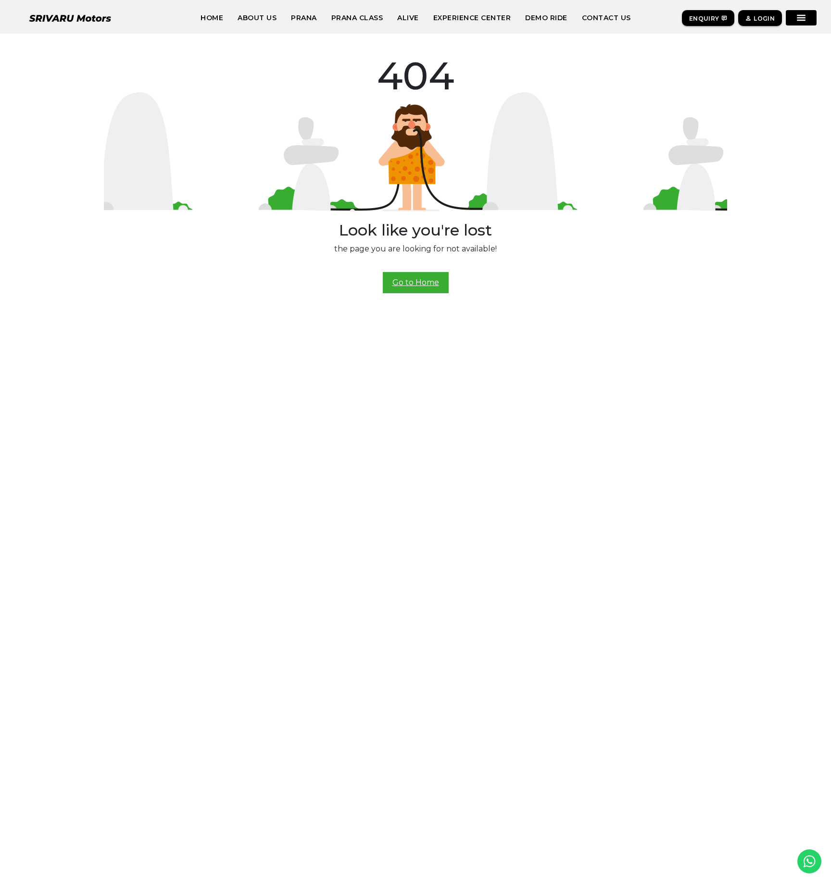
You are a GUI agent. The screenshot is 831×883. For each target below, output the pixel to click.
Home (212, 17)
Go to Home (415, 282)
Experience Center (472, 17)
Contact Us (606, 17)
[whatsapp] (809, 861)
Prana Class (357, 17)
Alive (408, 17)
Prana (304, 17)
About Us (257, 17)
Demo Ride (546, 17)
